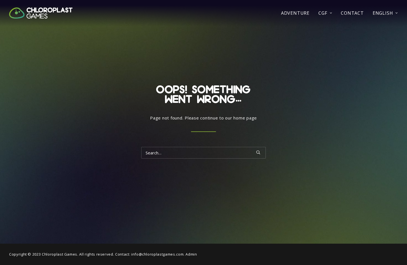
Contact (352, 13)
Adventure (295, 13)
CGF (322, 13)
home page (245, 118)
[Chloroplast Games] (41, 13)
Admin (191, 254)
